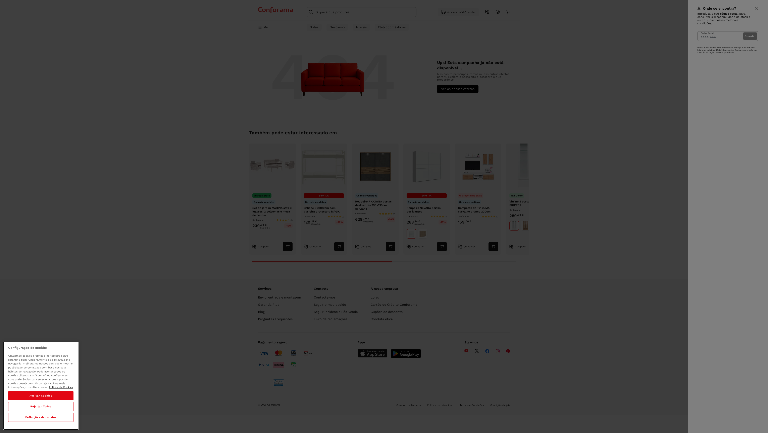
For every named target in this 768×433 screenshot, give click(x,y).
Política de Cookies (61, 387)
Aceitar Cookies (41, 395)
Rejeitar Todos (40, 406)
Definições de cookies (41, 417)
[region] (41, 386)
